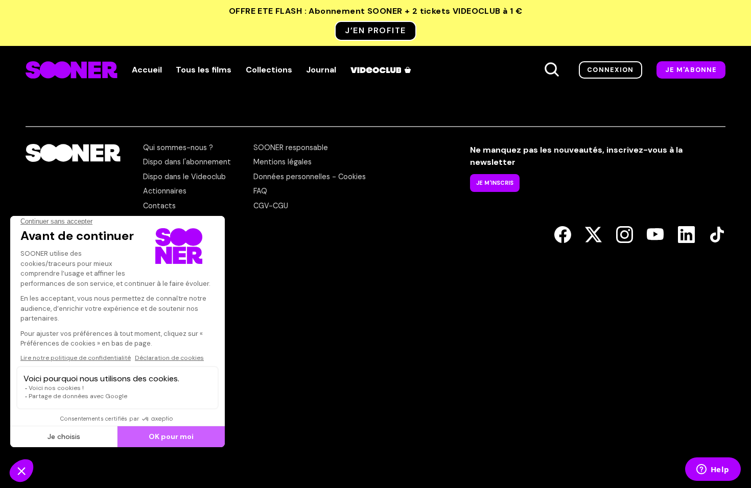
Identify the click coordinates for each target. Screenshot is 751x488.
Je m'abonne (691, 69)
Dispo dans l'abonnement (187, 161)
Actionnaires (164, 190)
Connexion (610, 69)
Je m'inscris (494, 182)
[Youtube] (655, 235)
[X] (593, 235)
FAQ (260, 190)
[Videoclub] (381, 70)
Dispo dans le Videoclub (184, 176)
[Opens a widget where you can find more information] (713, 470)
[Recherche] (552, 70)
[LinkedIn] (686, 235)
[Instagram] (624, 235)
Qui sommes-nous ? (178, 147)
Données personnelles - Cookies (309, 176)
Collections (269, 70)
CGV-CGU (270, 205)
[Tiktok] (717, 235)
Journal (321, 70)
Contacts (159, 205)
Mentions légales (282, 161)
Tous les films (203, 70)
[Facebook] (562, 235)
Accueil (147, 70)
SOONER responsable (290, 147)
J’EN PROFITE (375, 30)
